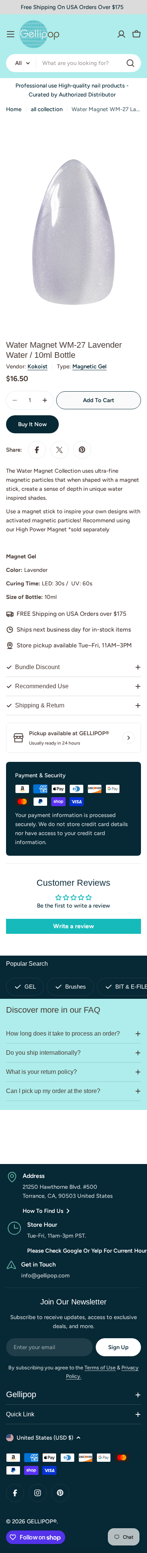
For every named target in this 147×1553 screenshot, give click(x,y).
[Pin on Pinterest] (82, 450)
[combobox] (73, 63)
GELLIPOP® (42, 1521)
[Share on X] (60, 450)
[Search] (130, 63)
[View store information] (128, 738)
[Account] (121, 34)
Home (13, 109)
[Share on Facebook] (37, 450)
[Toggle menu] (10, 34)
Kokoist (37, 366)
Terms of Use (100, 1368)
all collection (47, 109)
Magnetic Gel (89, 366)
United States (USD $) (45, 1437)
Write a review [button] (73, 926)
